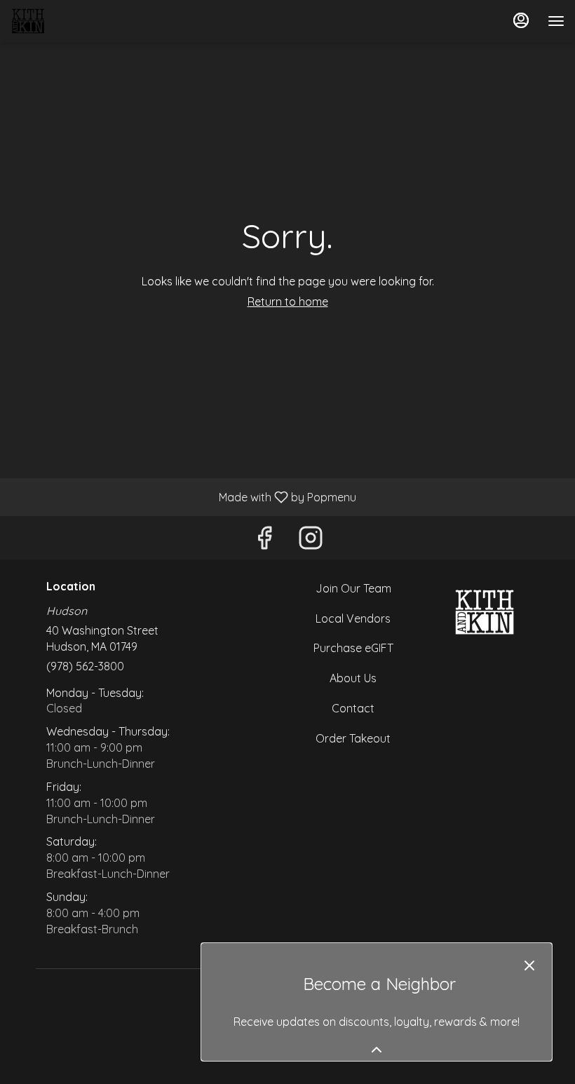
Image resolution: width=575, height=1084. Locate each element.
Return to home (288, 301)
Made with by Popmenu (183, 496)
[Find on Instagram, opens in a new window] (310, 541)
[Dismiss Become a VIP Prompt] (529, 965)
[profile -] (521, 20)
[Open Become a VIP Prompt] (376, 1049)
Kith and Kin (484, 612)
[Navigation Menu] (556, 21)
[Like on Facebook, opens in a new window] (264, 541)
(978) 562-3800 (85, 666)
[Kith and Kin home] (74, 21)
